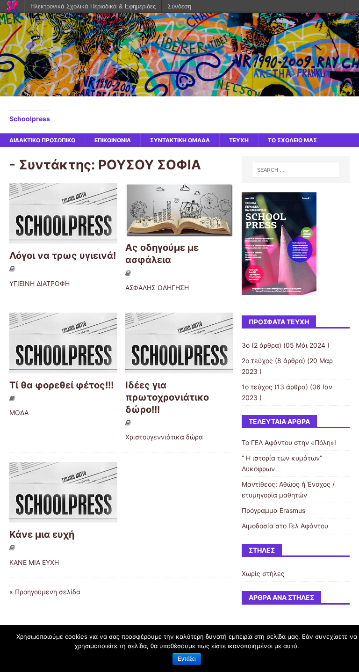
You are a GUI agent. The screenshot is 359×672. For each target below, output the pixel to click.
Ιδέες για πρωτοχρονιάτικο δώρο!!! (167, 397)
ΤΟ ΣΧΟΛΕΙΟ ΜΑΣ (292, 140)
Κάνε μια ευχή (41, 534)
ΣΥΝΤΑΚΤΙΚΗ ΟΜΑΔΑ (180, 140)
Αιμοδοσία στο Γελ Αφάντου (285, 526)
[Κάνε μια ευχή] (63, 518)
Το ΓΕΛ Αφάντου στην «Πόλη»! (289, 442)
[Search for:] (295, 170)
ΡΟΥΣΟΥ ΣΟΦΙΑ (149, 165)
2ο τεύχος (257, 361)
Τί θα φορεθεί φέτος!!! (61, 385)
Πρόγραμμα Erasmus (273, 510)
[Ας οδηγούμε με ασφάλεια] (179, 231)
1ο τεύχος (257, 387)
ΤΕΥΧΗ (239, 140)
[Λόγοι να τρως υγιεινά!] (63, 239)
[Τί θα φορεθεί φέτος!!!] (63, 369)
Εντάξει (187, 659)
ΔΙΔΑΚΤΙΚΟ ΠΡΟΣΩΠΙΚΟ (42, 140)
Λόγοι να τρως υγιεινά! (62, 255)
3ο (246, 345)
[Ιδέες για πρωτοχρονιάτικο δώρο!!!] (179, 369)
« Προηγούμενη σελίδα (44, 592)
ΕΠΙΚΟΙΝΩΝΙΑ (112, 140)
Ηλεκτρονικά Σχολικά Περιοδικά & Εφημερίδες (93, 6)
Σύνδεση (179, 6)
